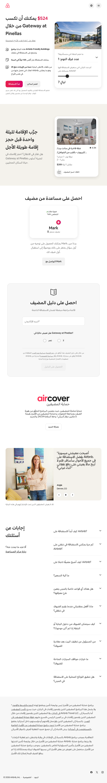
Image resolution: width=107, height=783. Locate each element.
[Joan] (59, 172)
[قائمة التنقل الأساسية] (98, 5)
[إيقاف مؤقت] (66, 495)
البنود (36, 777)
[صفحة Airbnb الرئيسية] (8, 5)
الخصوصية (27, 777)
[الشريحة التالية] (72, 495)
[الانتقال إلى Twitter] (97, 772)
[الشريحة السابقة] (59, 495)
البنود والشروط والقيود (23, 705)
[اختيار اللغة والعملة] (91, 5)
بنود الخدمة (50, 353)
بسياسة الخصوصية (46, 356)
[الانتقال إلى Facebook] (91, 772)
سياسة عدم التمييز (38, 353)
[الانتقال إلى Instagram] (102, 772)
